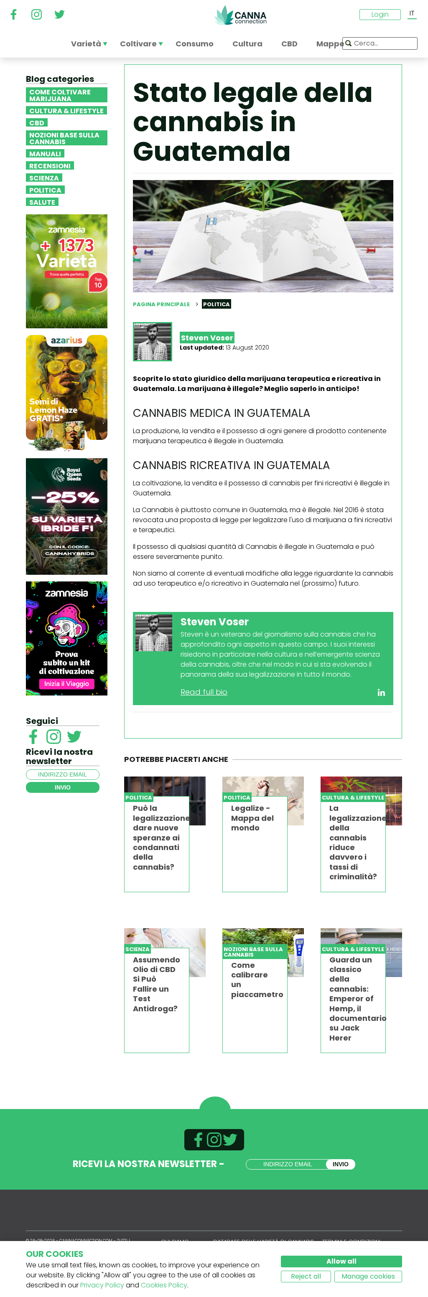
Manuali (45, 153)
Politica (45, 189)
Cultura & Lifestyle (66, 110)
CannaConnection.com (240, 15)
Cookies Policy (164, 1285)
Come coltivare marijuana (60, 94)
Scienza (44, 177)
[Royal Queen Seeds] (66, 516)
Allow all (341, 1261)
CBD (36, 122)
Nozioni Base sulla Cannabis (64, 137)
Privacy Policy (102, 1285)
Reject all (306, 1276)
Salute (42, 202)
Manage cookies (368, 1276)
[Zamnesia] (66, 271)
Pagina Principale (161, 304)
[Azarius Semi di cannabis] (66, 393)
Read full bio (204, 692)
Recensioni (50, 165)
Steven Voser (207, 337)
